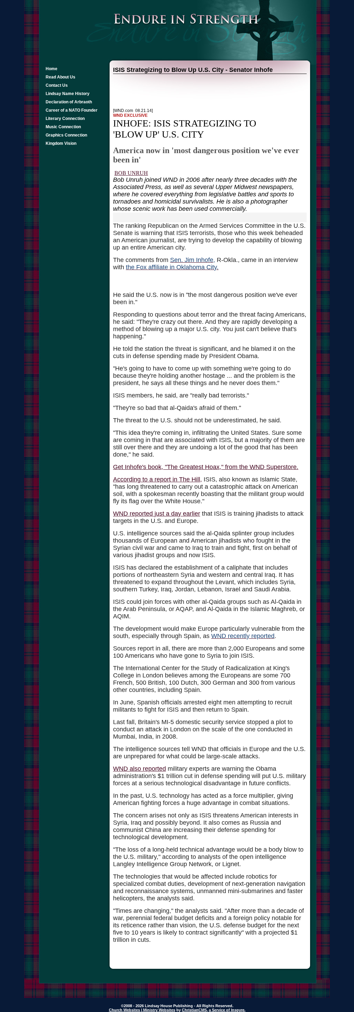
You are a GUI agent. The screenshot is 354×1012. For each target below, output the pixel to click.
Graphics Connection (66, 135)
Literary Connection (65, 118)
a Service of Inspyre (226, 1010)
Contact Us (57, 85)
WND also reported (139, 768)
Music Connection (63, 126)
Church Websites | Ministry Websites (142, 1010)
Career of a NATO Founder (71, 110)
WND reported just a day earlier (156, 513)
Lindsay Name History (68, 93)
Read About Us (60, 77)
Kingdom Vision (61, 143)
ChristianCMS (194, 1010)
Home (51, 68)
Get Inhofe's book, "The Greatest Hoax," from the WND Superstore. (205, 466)
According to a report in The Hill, (157, 479)
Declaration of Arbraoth (69, 102)
